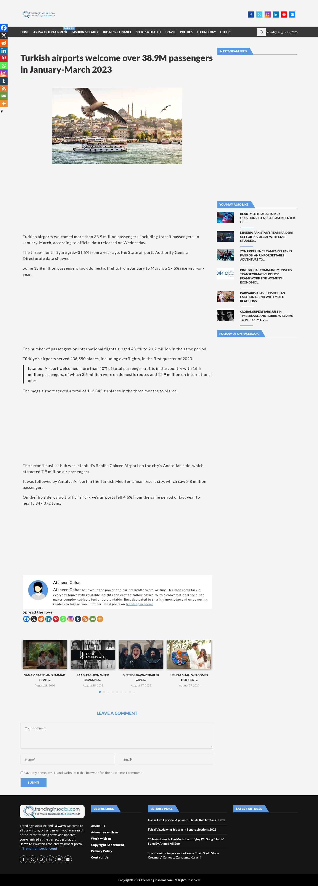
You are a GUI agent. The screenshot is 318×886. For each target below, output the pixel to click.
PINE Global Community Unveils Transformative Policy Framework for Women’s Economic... (266, 276)
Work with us (101, 838)
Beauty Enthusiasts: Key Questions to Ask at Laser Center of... (267, 218)
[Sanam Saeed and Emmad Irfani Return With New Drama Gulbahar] (45, 654)
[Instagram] (268, 14)
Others (225, 32)
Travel (170, 32)
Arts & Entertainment (50, 30)
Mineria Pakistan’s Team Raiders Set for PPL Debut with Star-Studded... (266, 237)
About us (98, 826)
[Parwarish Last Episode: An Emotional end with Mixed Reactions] (225, 296)
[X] (34, 619)
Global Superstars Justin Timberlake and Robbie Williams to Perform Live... (266, 316)
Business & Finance (117, 32)
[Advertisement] (152, 14)
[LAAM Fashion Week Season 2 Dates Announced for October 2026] (93, 654)
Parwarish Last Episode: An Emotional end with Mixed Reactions (262, 297)
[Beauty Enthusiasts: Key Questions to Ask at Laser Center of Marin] (225, 217)
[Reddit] (41, 619)
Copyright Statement (107, 844)
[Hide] (1, 111)
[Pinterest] (56, 619)
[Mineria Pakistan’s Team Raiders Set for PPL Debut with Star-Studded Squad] (225, 236)
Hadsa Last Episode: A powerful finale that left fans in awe (186, 820)
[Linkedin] (276, 14)
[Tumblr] (78, 619)
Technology (206, 32)
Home (25, 32)
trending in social (139, 604)
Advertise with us (105, 832)
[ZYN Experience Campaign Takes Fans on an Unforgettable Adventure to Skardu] (225, 255)
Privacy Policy (101, 851)
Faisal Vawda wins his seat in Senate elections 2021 (182, 829)
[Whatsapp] (63, 619)
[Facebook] (251, 14)
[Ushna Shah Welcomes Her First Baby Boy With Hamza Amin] (189, 654)
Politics (186, 32)
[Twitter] (259, 14)
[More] (100, 619)
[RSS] (85, 619)
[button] (28, 666)
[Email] (292, 14)
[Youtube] (284, 14)
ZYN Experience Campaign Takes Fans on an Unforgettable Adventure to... (266, 255)
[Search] (261, 32)
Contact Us (99, 857)
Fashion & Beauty (85, 32)
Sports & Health (148, 32)
